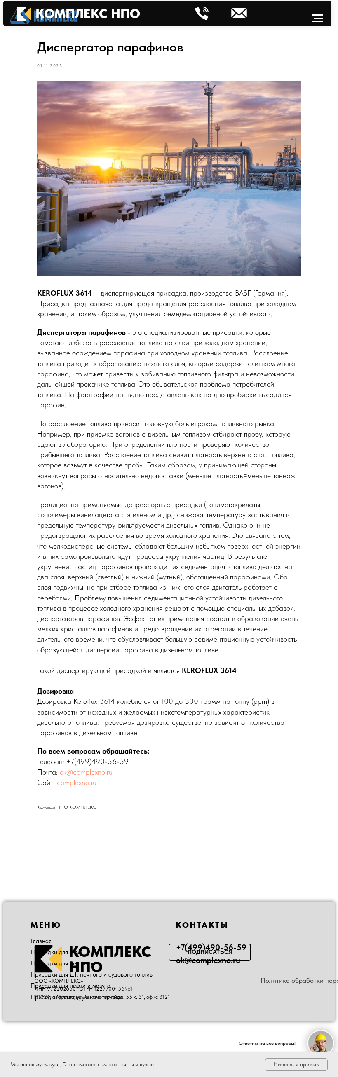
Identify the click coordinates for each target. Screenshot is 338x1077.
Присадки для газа (56, 952)
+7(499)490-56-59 (97, 761)
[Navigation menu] (317, 18)
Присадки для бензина (61, 963)
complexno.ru (76, 782)
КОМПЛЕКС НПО (87, 13)
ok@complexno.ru (86, 772)
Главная (41, 941)
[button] (210, 952)
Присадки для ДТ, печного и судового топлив (92, 974)
